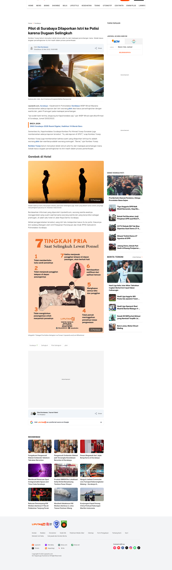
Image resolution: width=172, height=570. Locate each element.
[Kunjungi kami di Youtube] (118, 547)
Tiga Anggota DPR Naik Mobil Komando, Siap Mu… (128, 207)
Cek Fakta (119, 5)
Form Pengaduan (103, 533)
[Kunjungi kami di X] (126, 547)
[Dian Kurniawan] (31, 48)
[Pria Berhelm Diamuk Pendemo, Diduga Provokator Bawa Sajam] (125, 185)
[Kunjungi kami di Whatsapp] (134, 547)
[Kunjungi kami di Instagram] (130, 547)
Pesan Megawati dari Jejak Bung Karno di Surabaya (91, 456)
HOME (30, 5)
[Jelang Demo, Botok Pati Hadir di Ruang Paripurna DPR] (112, 247)
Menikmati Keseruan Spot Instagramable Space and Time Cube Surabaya (38, 481)
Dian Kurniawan (43, 47)
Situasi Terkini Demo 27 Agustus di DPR (127, 237)
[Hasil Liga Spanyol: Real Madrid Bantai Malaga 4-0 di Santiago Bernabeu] (112, 307)
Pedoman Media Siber (77, 533)
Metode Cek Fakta (38, 536)
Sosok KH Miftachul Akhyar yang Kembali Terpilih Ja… (129, 317)
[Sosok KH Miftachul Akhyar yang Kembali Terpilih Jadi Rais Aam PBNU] (112, 317)
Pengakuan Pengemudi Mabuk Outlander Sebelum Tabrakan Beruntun (39, 457)
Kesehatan (86, 5)
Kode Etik (63, 533)
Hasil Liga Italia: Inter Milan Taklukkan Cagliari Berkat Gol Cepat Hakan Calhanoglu (124, 287)
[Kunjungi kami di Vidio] (114, 547)
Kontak (34, 533)
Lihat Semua (137, 257)
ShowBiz (56, 5)
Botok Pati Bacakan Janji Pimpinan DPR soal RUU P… (128, 217)
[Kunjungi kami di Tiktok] (138, 547)
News (38, 5)
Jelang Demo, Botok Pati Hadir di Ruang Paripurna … (128, 247)
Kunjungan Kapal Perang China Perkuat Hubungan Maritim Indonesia (90, 505)
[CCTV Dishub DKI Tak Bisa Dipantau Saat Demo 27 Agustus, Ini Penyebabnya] (112, 227)
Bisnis (46, 5)
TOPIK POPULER (113, 23)
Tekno (97, 5)
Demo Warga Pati (115, 173)
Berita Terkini (115, 257)
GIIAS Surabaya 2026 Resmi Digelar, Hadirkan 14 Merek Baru (56, 126)
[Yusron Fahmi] (34, 413)
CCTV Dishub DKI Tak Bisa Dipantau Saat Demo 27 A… (128, 227)
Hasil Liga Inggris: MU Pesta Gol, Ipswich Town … (128, 297)
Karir (126, 533)
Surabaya (44, 106)
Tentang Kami (116, 533)
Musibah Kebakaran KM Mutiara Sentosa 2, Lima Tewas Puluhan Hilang (64, 505)
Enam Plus (131, 5)
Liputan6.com (48, 554)
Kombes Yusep (34, 146)
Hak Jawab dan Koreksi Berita (57, 536)
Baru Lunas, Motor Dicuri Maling (127, 327)
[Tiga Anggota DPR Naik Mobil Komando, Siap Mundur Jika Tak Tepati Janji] (112, 207)
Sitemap (91, 533)
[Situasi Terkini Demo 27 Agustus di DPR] (112, 237)
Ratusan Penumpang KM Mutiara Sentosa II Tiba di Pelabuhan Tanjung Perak (38, 505)
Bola (65, 5)
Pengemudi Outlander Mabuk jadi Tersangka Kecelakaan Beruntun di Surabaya (66, 457)
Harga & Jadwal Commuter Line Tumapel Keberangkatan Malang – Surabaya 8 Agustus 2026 (92, 481)
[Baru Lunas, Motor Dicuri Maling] (112, 327)
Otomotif (107, 5)
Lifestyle (74, 5)
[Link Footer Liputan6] (42, 524)
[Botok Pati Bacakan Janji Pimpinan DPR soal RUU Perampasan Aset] (112, 217)
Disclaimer (52, 533)
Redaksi (42, 533)
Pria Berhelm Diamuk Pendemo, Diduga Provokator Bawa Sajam (124, 199)
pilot (70, 108)
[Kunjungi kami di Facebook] (122, 547)
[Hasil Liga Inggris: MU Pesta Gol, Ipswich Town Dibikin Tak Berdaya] (112, 297)
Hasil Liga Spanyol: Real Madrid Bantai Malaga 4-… (128, 307)
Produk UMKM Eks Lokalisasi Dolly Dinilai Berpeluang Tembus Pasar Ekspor (66, 481)
